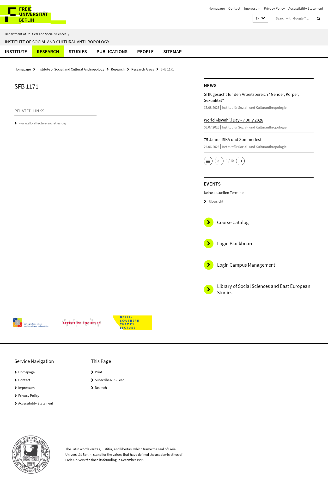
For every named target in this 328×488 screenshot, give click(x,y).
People (145, 51)
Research (48, 51)
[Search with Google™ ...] (318, 18)
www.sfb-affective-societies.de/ (42, 123)
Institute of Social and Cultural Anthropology (57, 42)
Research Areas (142, 69)
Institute (16, 51)
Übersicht (216, 201)
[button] (260, 18)
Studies (78, 51)
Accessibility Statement (305, 8)
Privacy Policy (274, 8)
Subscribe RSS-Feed (109, 380)
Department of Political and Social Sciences (37, 34)
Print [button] (98, 372)
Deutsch (101, 387)
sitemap (172, 51)
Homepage (216, 8)
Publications (112, 51)
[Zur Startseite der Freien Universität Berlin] (40, 14)
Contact (234, 8)
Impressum (252, 8)
